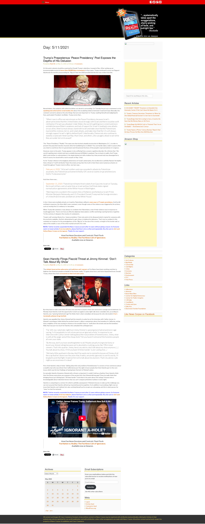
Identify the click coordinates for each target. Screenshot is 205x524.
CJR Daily (129, 300)
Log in (88, 502)
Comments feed (91, 506)
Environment (130, 275)
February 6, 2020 (53, 169)
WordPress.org (91, 508)
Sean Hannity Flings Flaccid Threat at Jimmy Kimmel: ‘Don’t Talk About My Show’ (79, 260)
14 (72, 494)
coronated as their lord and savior (72, 273)
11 (58, 494)
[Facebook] (151, 2)
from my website (65, 229)
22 (77, 498)
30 (47, 505)
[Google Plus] (157, 2)
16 (47, 498)
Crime (128, 269)
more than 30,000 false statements (72, 70)
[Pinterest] (160, 2)
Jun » (51, 510)
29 (77, 501)
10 (52, 494)
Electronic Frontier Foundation (136, 308)
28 (72, 501)
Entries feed (90, 504)
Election (128, 273)
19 (63, 498)
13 (67, 494)
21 (72, 498)
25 (58, 501)
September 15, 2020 (54, 184)
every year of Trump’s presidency (101, 202)
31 (52, 505)
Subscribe (90, 487)
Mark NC (53, 64)
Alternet (128, 291)
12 (63, 494)
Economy (129, 271)
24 (52, 501)
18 (58, 498)
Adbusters (129, 289)
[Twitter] (154, 2)
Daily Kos (129, 306)
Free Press (129, 279)
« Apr (47, 510)
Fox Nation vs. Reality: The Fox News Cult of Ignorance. (82, 238)
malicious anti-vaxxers (79, 269)
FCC (127, 277)
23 (47, 501)
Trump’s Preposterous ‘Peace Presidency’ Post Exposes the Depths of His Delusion (79, 59)
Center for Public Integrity (134, 298)
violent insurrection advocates (57, 269)
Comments (79, 64)
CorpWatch (129, 302)
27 (67, 501)
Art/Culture (129, 260)
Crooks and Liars (131, 304)
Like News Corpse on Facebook (139, 314)
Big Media (129, 262)
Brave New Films (131, 293)
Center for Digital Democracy (135, 296)
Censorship (129, 264)
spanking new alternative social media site (58, 111)
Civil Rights (129, 267)
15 (77, 494)
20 (67, 498)
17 (52, 498)
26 (63, 501)
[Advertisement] (141, 75)
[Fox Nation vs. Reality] (137, 24)
